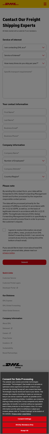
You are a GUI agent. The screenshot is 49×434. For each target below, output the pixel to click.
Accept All (24, 431)
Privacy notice (16, 414)
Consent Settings (24, 419)
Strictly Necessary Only (24, 425)
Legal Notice (26, 414)
